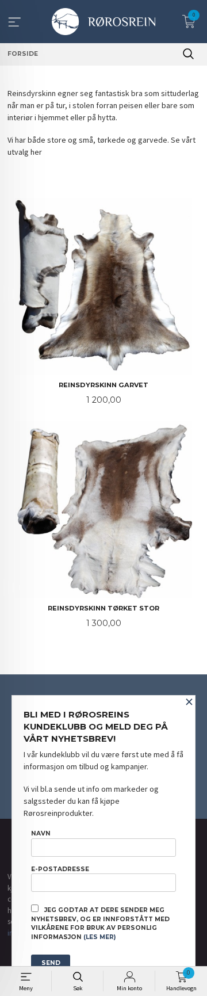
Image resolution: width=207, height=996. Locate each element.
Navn (41, 833)
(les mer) (99, 937)
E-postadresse (60, 869)
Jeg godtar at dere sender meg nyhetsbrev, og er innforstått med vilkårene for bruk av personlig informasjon (100, 923)
